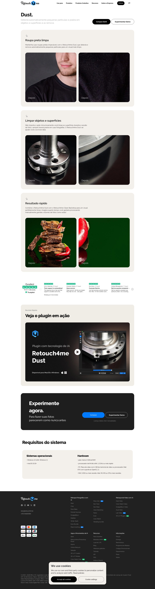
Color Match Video (121, 504)
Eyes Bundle (74, 524)
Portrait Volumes (76, 512)
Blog (94, 545)
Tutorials (95, 551)
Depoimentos (120, 551)
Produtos (69, 3)
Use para (60, 3)
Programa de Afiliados (123, 545)
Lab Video (119, 513)
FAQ (94, 557)
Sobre (118, 557)
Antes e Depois (98, 560)
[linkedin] (34, 505)
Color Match (97, 519)
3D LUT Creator (75, 553)
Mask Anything (75, 527)
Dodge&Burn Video (122, 507)
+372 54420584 (26, 514)
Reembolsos (120, 542)
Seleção (73, 550)
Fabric (95, 513)
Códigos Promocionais (123, 548)
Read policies (78, 573)
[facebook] (22, 505)
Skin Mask (96, 507)
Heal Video (119, 501)
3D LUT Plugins (120, 516)
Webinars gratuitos (99, 548)
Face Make (74, 509)
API (94, 554)
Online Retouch (75, 547)
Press (117, 554)
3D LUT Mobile (75, 556)
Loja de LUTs (97, 542)
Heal (72, 503)
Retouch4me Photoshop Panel (78, 540)
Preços (118, 536)
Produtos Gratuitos (82, 3)
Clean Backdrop (98, 510)
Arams (73, 544)
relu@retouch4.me (27, 511)
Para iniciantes (97, 536)
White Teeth (74, 521)
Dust (94, 516)
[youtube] (28, 505)
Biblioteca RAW (98, 539)
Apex (72, 536)
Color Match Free (76, 559)
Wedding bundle (98, 522)
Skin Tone (96, 504)
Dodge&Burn (75, 515)
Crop (72, 506)
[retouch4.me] (30, 3)
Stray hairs (96, 501)
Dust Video (119, 510)
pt (129, 3)
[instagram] (25, 505)
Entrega (118, 539)
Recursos (95, 3)
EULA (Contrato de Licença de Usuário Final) (117, 575)
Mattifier (73, 518)
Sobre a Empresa (107, 3)
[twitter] (31, 505)
